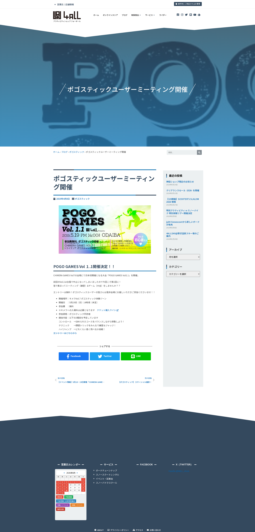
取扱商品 (135, 15)
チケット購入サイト (106, 310)
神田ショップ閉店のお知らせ (180, 181)
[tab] (109, 4)
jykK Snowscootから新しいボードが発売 (182, 223)
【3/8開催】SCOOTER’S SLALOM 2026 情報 (182, 200)
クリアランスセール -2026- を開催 (182, 190)
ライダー (163, 15)
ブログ (124, 15)
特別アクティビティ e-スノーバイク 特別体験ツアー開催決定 (182, 212)
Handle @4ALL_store (179, 471)
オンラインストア (110, 15)
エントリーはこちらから (65, 333)
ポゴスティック (76, 151)
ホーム (96, 15)
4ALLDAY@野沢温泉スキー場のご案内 (182, 235)
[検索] (199, 152)
